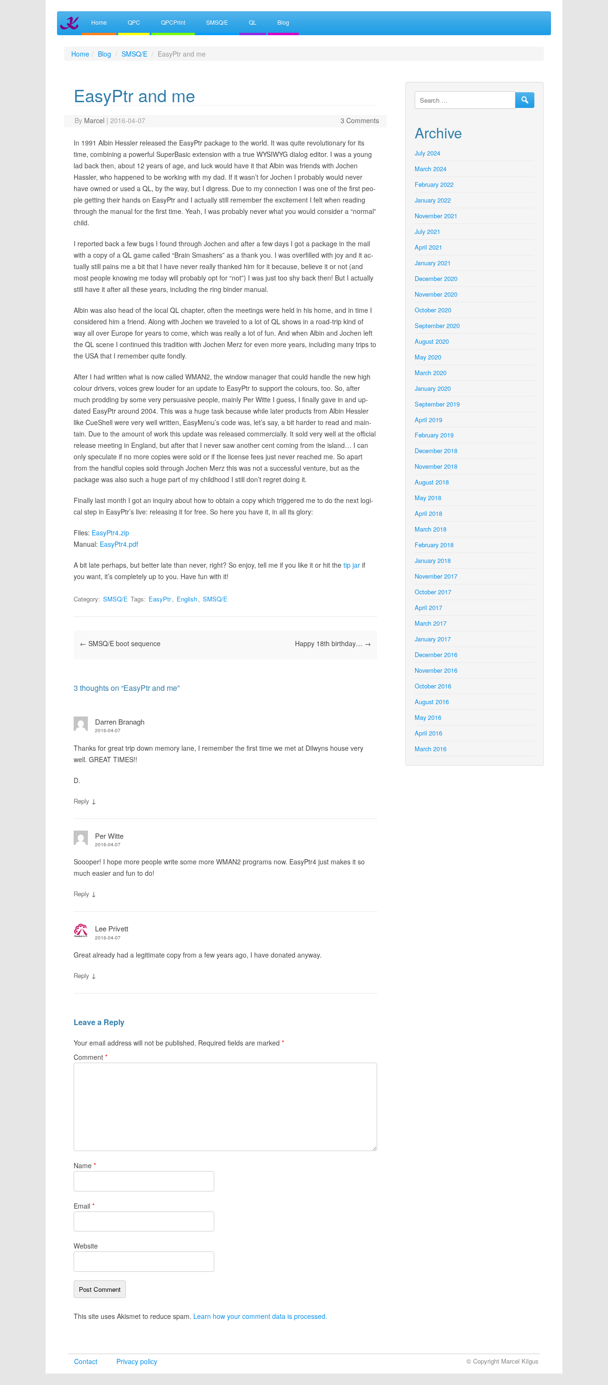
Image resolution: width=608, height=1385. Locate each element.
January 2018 (433, 560)
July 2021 (427, 231)
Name (85, 1165)
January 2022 (433, 199)
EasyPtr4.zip (110, 532)
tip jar (351, 565)
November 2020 (436, 294)
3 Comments (360, 120)
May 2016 (428, 717)
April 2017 (428, 607)
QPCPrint (173, 22)
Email (84, 1206)
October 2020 (433, 309)
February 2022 (434, 184)
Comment (90, 1057)
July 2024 (427, 152)
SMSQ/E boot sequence (120, 643)
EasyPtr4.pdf (119, 544)
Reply (81, 800)
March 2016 (430, 748)
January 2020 (433, 388)
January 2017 (433, 638)
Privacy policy (136, 1361)
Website (86, 1245)
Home (99, 22)
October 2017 (433, 591)
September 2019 (437, 403)
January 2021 (433, 262)
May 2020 (428, 356)
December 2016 (436, 654)
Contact (85, 1361)
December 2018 (436, 450)
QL (252, 22)
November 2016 (436, 670)
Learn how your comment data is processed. (260, 1316)
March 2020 (430, 372)
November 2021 (436, 215)
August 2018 (432, 481)
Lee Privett (111, 928)
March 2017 (430, 623)
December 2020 (436, 278)
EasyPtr (160, 598)
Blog (283, 22)
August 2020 (432, 341)
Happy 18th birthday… (333, 643)
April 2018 (428, 513)
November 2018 (436, 466)
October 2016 (433, 685)
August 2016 (432, 701)
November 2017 (436, 576)
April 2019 (428, 419)
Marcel (94, 120)
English (187, 598)
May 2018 (428, 497)
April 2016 (428, 732)
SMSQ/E (217, 22)
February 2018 (434, 544)
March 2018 (430, 528)
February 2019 (434, 434)
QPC (134, 22)
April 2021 (428, 247)
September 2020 (437, 325)
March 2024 (430, 168)
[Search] (524, 100)
